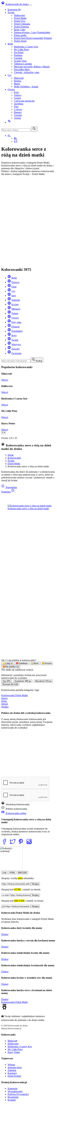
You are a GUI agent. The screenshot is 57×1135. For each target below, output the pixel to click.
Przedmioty (17, 331)
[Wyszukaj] (34, 129)
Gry (10, 75)
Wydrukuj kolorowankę (17, 804)
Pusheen (18, 55)
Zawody (15, 348)
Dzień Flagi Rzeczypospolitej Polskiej (33, 38)
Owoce (11, 89)
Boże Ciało (19, 29)
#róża (4, 701)
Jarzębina (18, 103)
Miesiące (15, 309)
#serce (4, 698)
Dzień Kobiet (14, 1076)
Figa (16, 106)
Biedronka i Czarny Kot (26, 46)
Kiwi (16, 92)
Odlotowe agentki (23, 63)
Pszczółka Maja (22, 69)
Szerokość (23, 681)
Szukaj (39, 361)
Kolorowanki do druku (17, 4)
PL (9, 135)
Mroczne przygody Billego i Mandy (32, 66)
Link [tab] (4, 872)
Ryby (14, 335)
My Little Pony (21, 49)
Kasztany (12, 1073)
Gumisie (18, 58)
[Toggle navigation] (30, 5)
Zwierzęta (16, 353)
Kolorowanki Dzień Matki (14, 695)
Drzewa (15, 282)
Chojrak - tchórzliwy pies (26, 72)
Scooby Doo (20, 61)
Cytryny (18, 109)
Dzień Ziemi (20, 41)
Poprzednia (11, 487)
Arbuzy (18, 95)
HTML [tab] (12, 872)
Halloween (19, 15)
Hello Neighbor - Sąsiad (26, 86)
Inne (13, 295)
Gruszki (18, 115)
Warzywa (16, 344)
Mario (17, 83)
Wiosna (11, 1064)
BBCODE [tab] (22, 872)
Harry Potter (14, 1052)
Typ (7, 681)
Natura (14, 313)
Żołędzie (12, 1070)
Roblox (17, 81)
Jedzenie (15, 300)
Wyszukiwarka (15, 1091)
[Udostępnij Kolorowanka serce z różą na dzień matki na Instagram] (30, 845)
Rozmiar (10, 684)
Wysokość (43, 681)
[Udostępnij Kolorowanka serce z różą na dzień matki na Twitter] (13, 845)
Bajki (10, 43)
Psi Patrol (18, 52)
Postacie (15, 326)
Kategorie (14, 9)
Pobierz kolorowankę (16, 808)
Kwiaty (15, 304)
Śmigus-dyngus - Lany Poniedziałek (32, 32)
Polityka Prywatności (18, 1094)
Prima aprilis (20, 35)
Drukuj (4, 934)
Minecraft (19, 78)
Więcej (4, 380)
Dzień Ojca (19, 21)
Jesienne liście (15, 1067)
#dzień (4, 704)
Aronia (17, 118)
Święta (11, 12)
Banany (18, 112)
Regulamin (13, 1097)
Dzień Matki (20, 18)
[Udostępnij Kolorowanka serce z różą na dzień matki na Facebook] (5, 845)
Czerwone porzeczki (24, 101)
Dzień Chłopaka (22, 24)
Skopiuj (35, 884)
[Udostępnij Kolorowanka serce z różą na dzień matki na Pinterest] (21, 845)
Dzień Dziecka (21, 26)
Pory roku (16, 322)
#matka (5, 706)
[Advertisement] (28, 200)
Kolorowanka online (15, 813)
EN (15, 141)
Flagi (13, 286)
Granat (17, 98)
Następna (6, 491)
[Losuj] (9, 122)
